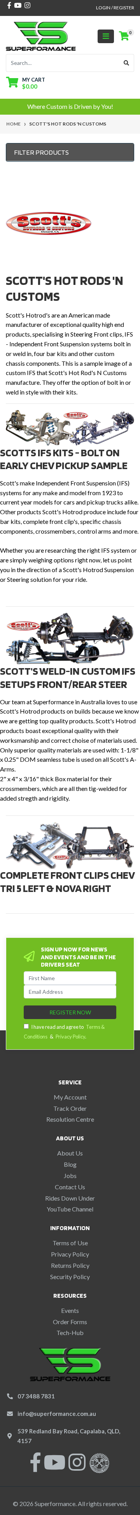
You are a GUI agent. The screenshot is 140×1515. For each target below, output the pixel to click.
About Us (70, 1153)
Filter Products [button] (41, 152)
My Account (70, 1097)
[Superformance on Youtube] (54, 1467)
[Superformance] (41, 35)
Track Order (70, 1108)
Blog (70, 1164)
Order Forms (70, 1321)
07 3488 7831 (36, 1396)
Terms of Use (70, 1242)
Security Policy (70, 1276)
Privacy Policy (70, 1036)
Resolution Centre (70, 1119)
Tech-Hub (70, 1332)
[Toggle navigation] (106, 36)
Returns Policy (70, 1265)
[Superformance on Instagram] (77, 1467)
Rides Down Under (70, 1198)
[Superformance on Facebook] (35, 1467)
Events (70, 1310)
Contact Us (70, 1186)
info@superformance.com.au (57, 1413)
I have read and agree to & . (64, 1032)
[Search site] (126, 63)
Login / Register (115, 7)
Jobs (70, 1175)
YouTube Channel (70, 1209)
